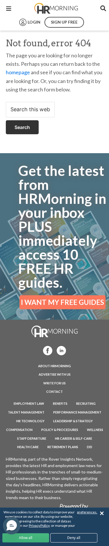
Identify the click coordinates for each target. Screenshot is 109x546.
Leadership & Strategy (73, 421)
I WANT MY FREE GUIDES (62, 302)
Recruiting (86, 403)
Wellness (95, 430)
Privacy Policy (39, 525)
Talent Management (26, 412)
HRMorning (56, 8)
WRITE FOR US (54, 383)
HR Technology (30, 421)
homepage (18, 72)
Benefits (60, 403)
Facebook (46, 350)
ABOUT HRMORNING (54, 366)
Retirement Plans (62, 447)
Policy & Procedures (59, 430)
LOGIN (34, 22)
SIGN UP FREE (64, 22)
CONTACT (54, 391)
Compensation (19, 430)
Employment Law (29, 403)
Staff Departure (31, 438)
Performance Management (77, 412)
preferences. (87, 512)
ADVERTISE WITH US (55, 374)
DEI (89, 447)
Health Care (28, 447)
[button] (11, 525)
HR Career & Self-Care (73, 438)
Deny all (73, 537)
